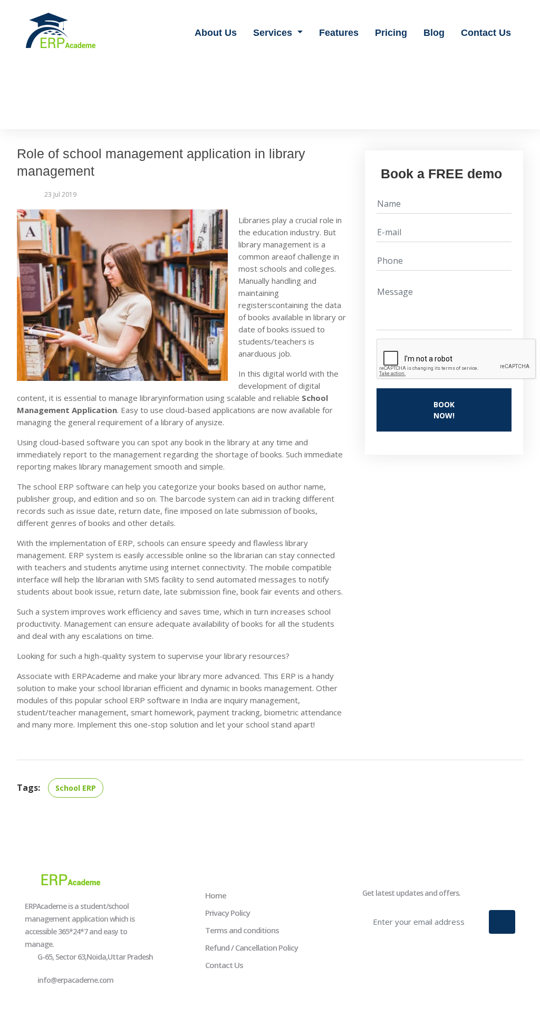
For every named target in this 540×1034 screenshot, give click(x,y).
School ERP (75, 788)
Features (339, 32)
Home (215, 895)
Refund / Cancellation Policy (251, 947)
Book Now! (444, 409)
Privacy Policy (227, 912)
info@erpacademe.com (75, 980)
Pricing (391, 32)
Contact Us (486, 32)
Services (274, 32)
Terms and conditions (242, 930)
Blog (434, 32)
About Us (216, 32)
